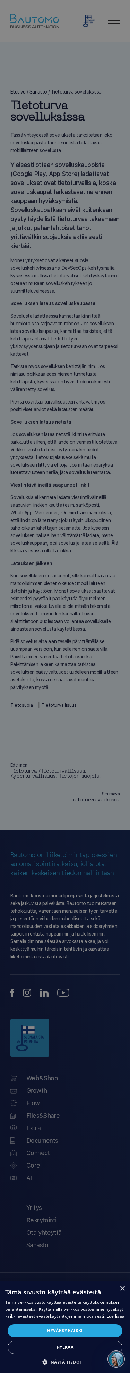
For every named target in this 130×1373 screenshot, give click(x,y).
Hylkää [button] (65, 1347)
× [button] (122, 1288)
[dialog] (65, 1327)
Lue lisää (115, 1316)
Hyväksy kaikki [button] (65, 1331)
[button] (64, 1361)
